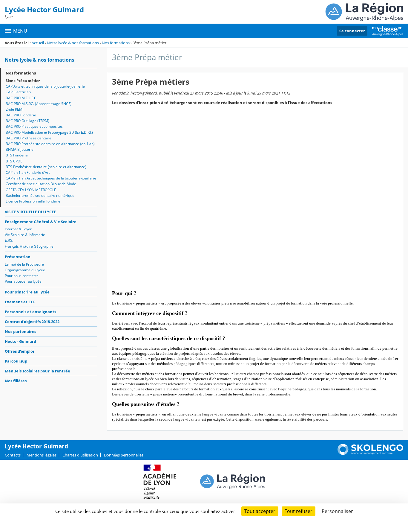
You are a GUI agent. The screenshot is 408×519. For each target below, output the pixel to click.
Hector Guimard (20, 341)
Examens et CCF (20, 302)
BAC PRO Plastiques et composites (34, 126)
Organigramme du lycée (25, 270)
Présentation (17, 256)
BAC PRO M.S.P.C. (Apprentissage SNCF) (38, 103)
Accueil (38, 42)
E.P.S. (9, 240)
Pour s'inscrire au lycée (27, 292)
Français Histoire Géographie (29, 246)
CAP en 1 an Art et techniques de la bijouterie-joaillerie (51, 178)
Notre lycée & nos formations (73, 42)
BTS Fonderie (17, 155)
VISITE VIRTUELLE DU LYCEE (30, 211)
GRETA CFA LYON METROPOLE (31, 189)
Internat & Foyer (18, 229)
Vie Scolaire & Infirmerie (25, 234)
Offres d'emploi (19, 351)
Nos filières (16, 380)
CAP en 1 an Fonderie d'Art (28, 172)
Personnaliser (337, 511)
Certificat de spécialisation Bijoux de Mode (41, 183)
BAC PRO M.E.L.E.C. (21, 98)
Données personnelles (123, 455)
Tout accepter (259, 511)
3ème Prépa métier (23, 80)
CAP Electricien (18, 92)
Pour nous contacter (21, 275)
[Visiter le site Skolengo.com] (370, 453)
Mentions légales (41, 455)
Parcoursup (16, 361)
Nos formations (116, 42)
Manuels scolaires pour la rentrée (37, 371)
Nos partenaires (20, 331)
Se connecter (352, 31)
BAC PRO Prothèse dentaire (28, 138)
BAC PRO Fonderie (21, 115)
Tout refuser (298, 511)
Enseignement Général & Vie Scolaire (40, 221)
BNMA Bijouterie (19, 149)
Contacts (13, 455)
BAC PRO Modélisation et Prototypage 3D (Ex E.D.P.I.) (49, 132)
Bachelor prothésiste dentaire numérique (40, 195)
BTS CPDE (14, 161)
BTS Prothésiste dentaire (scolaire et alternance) (46, 166)
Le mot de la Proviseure (24, 264)
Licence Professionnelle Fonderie (33, 201)
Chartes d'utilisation (80, 455)
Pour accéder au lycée (23, 281)
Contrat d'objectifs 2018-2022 (32, 321)
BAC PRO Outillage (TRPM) (27, 120)
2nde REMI (14, 109)
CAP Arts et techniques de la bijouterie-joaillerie (45, 86)
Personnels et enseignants (30, 311)
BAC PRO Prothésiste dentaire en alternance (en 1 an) (50, 143)
